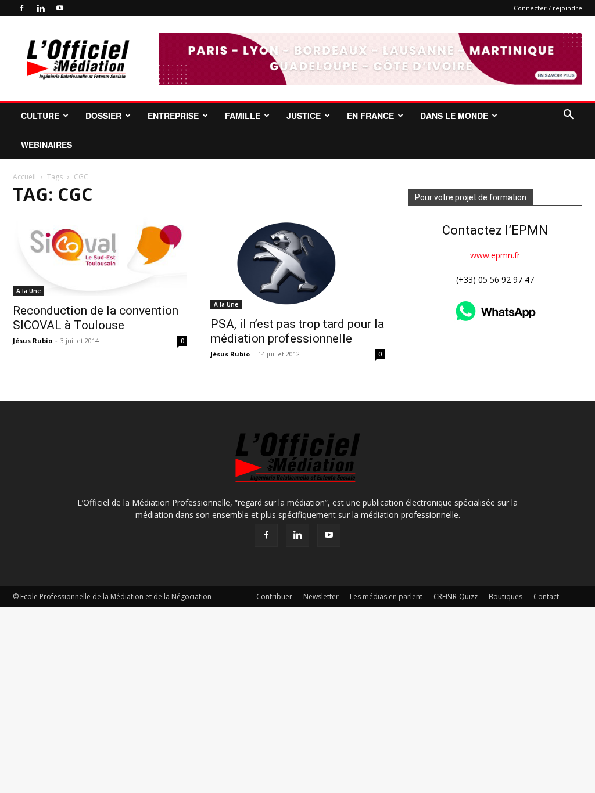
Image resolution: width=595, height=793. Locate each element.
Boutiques (505, 596)
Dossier (103, 115)
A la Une (28, 291)
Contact (546, 596)
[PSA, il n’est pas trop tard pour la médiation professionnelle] (297, 263)
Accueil (24, 177)
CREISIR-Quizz (455, 596)
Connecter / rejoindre (548, 7)
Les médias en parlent (386, 596)
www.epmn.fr (495, 255)
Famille (242, 115)
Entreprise (173, 115)
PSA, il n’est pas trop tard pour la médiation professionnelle (297, 331)
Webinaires (46, 144)
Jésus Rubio (32, 340)
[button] (568, 115)
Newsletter (321, 596)
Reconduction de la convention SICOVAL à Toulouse (95, 318)
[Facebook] (21, 8)
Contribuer (274, 596)
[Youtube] (60, 8)
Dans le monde (454, 115)
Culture (40, 115)
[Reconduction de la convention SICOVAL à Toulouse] (100, 256)
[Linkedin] (40, 8)
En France (370, 115)
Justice (303, 115)
